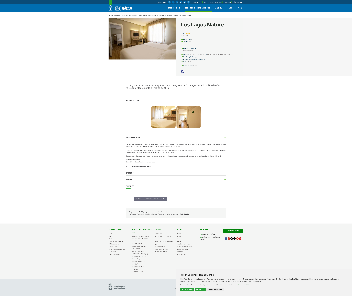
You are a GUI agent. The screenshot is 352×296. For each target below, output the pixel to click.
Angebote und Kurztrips (139, 246)
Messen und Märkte (161, 251)
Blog (179, 230)
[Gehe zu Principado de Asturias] (117, 287)
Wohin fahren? (136, 248)
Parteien (157, 239)
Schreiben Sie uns (233, 230)
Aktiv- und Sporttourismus (117, 249)
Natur (110, 233)
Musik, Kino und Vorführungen (164, 241)
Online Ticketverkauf (138, 266)
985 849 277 (193, 57)
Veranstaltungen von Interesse (141, 259)
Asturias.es (227, 2)
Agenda (158, 230)
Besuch (189, 61)
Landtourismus (113, 246)
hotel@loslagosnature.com (196, 59)
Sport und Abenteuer (183, 244)
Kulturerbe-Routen (137, 271)
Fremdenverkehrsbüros (139, 261)
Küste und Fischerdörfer (116, 241)
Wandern (180, 251)
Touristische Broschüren (139, 256)
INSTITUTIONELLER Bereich (212, 2)
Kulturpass (135, 269)
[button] (240, 2)
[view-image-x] (163, 117)
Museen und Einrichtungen (163, 236)
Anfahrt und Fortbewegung (140, 254)
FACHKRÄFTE (197, 2)
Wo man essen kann (138, 251)
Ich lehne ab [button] (200, 289)
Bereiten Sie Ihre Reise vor (142, 231)
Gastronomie (113, 239)
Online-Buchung (137, 243)
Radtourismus (181, 254)
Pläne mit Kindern (182, 249)
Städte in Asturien (114, 244)
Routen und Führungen (161, 249)
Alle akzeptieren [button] (187, 289)
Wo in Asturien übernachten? (140, 236)
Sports (157, 244)
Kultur (110, 236)
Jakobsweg (112, 251)
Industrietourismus (114, 254)
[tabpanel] (163, 118)
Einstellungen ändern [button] (215, 289)
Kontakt (204, 230)
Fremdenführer (136, 264)
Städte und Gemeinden (184, 246)
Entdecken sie (115, 230)
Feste (179, 241)
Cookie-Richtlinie (244, 285)
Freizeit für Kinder (160, 246)
